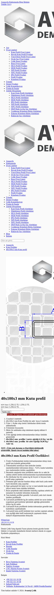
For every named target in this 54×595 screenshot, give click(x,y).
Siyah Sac (10, 551)
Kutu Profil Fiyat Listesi (20, 52)
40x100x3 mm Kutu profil (16, 249)
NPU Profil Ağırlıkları (20, 107)
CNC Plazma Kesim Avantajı (17, 568)
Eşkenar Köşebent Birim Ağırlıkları (25, 113)
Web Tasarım (6, 593)
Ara (7, 48)
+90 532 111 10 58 (13, 579)
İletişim (26, 2)
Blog (21, 2)
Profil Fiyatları (16, 77)
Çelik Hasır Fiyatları (19, 61)
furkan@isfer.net (12, 584)
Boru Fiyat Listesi (18, 63)
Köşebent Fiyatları (18, 79)
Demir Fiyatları (12, 84)
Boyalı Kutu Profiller (14, 544)
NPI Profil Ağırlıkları (19, 104)
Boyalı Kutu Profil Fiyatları (22, 54)
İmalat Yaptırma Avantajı (15, 571)
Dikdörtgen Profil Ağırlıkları (22, 95)
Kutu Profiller (11, 247)
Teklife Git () (6, 4)
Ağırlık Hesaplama (13, 91)
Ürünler (9, 82)
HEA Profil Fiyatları (19, 66)
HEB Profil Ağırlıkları (20, 100)
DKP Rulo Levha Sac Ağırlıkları (24, 109)
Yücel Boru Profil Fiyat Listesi (23, 57)
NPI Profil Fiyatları (18, 70)
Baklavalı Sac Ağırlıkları (21, 116)
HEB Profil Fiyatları (19, 68)
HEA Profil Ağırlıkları (20, 98)
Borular (9, 546)
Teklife (6, 412)
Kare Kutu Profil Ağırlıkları (22, 93)
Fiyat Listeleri (11, 50)
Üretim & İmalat (12, 88)
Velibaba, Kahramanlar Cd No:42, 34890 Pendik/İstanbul (28, 586)
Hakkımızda (14, 2)
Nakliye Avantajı (12, 566)
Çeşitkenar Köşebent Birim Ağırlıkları (26, 111)
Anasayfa (5, 2)
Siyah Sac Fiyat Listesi (20, 59)
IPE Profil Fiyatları (18, 75)
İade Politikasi (11, 564)
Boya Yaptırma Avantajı (15, 562)
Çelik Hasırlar (11, 549)
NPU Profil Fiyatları (19, 73)
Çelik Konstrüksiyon (14, 86)
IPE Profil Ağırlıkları (19, 102)
